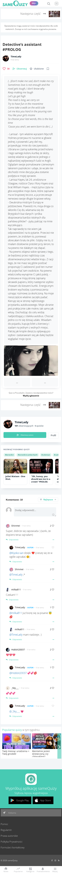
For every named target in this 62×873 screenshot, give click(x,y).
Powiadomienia (42, 871)
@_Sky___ (14, 711)
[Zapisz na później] (47, 68)
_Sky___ (15, 687)
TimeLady (16, 56)
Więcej (55, 871)
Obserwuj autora (27, 435)
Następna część (30, 13)
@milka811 (15, 613)
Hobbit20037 (18, 649)
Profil (53, 435)
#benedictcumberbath (28, 455)
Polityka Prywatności (11, 841)
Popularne (18, 871)
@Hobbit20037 (18, 673)
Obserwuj (22, 68)
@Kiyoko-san (16, 553)
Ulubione (39, 68)
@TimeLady (15, 574)
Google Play (22, 800)
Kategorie (30, 871)
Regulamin (6, 829)
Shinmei (15, 525)
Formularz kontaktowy (12, 847)
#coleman (45, 455)
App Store (45, 800)
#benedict (9, 455)
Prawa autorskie (9, 835)
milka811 (16, 589)
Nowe (5, 871)
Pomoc (4, 824)
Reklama (12, 812)
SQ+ (34, 3)
